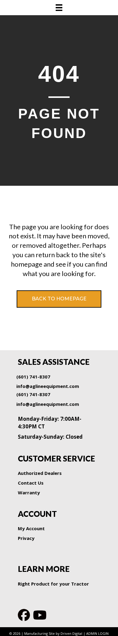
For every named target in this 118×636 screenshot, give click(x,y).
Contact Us (31, 483)
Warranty (29, 492)
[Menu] (59, 7)
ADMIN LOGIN (97, 633)
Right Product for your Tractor (53, 584)
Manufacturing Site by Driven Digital (53, 633)
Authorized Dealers (40, 473)
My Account (31, 528)
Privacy (26, 538)
